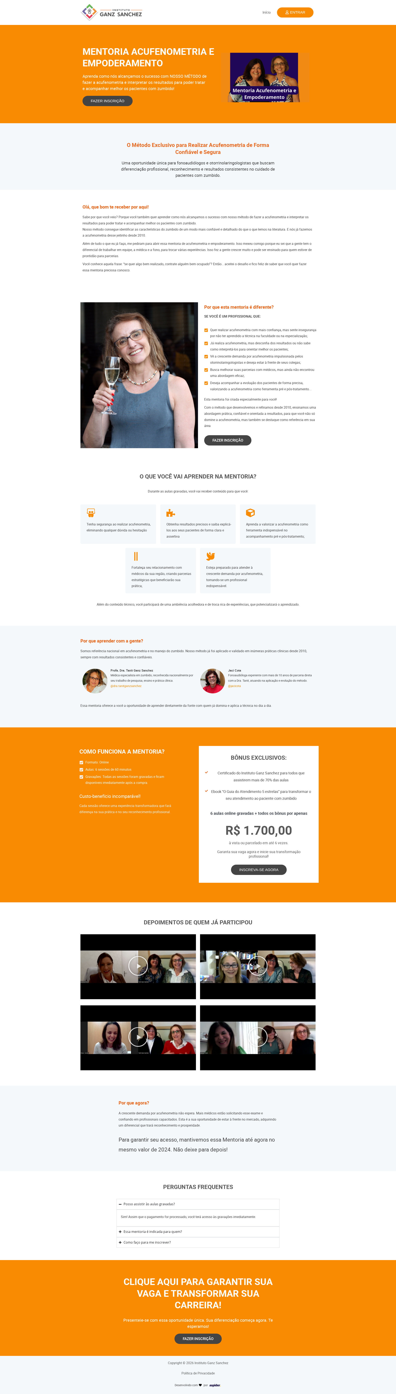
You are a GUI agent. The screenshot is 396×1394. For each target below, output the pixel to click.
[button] (138, 967)
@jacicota (234, 686)
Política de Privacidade (198, 1373)
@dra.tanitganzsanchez (126, 686)
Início (267, 12)
